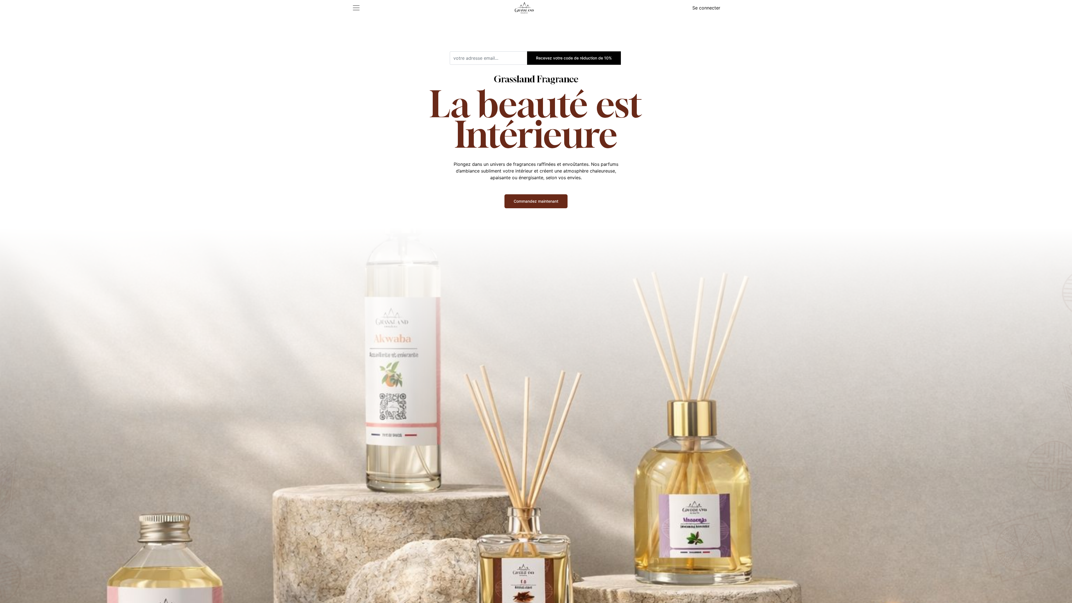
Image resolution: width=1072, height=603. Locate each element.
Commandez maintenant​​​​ (536, 201)
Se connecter (706, 8)
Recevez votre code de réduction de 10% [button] (574, 58)
